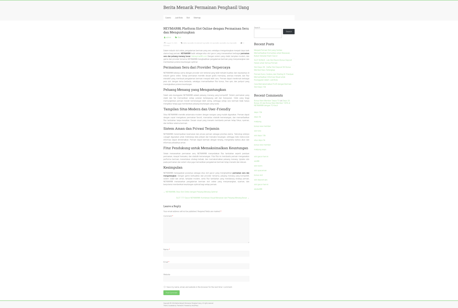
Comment (168, 216)
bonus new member (262, 126)
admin (168, 37)
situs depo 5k (259, 140)
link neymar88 (214, 43)
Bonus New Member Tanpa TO (267, 101)
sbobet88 (258, 189)
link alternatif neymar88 (201, 43)
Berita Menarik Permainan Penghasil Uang (206, 7)
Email (166, 262)
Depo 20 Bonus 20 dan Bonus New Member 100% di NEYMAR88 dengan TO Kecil (272, 103)
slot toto (257, 131)
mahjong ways (260, 149)
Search (257, 27)
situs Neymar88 (231, 43)
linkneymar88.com (199, 56)
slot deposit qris (260, 180)
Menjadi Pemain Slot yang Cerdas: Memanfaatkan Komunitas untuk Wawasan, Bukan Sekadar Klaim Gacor (272, 53)
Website (166, 274)
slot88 (256, 161)
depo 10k (258, 112)
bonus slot (258, 175)
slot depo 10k (260, 135)
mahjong (257, 121)
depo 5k (257, 117)
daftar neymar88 (188, 43)
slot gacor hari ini (261, 156)
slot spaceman (260, 170)
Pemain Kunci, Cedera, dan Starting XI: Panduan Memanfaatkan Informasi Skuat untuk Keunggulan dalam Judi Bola (274, 77)
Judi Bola (179, 18)
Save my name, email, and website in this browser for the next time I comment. (199, 287)
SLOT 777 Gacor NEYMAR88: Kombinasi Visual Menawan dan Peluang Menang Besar (212, 198)
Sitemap (197, 18)
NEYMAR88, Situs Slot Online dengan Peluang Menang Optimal (190, 192)
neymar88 (222, 43)
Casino (168, 18)
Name (166, 249)
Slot (188, 18)
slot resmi (258, 166)
